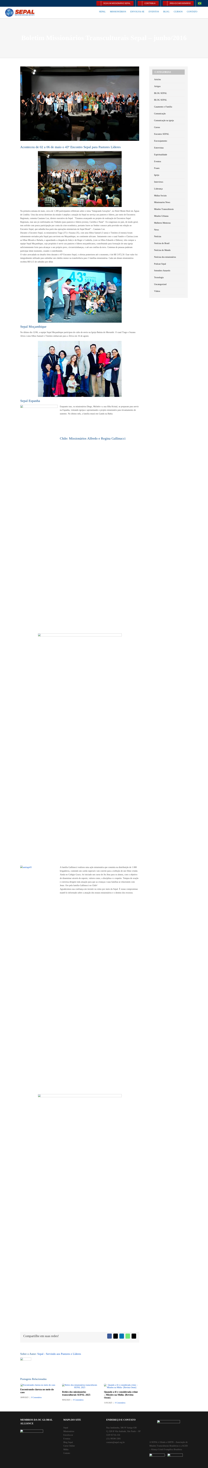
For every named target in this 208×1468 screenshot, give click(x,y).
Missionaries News (162, 202)
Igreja (156, 175)
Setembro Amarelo (162, 270)
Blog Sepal (68, 1442)
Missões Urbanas (161, 216)
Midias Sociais (160, 195)
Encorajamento (160, 141)
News (156, 230)
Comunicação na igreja (164, 120)
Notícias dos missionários (165, 257)
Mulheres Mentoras (162, 223)
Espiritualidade (160, 154)
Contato (66, 1453)
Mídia (65, 1449)
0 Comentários (36, 1397)
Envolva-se (68, 1435)
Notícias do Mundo (162, 250)
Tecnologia (159, 277)
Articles (157, 79)
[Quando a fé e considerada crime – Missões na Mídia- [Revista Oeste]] (121, 1385)
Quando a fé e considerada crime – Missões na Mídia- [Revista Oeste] (121, 1395)
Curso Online (69, 1446)
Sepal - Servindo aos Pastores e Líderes (59, 1353)
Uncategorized (160, 284)
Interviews (158, 182)
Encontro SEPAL (161, 134)
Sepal (65, 1428)
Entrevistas (159, 148)
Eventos (157, 161)
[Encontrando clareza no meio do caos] (38, 1385)
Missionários (68, 1431)
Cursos (157, 127)
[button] (202, 11)
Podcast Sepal (160, 264)
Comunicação (160, 113)
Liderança (158, 189)
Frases (156, 168)
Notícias (157, 236)
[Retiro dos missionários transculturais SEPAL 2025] (79, 1385)
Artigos (157, 86)
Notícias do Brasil (161, 243)
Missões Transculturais (164, 209)
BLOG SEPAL (160, 93)
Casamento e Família (163, 107)
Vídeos (157, 291)
